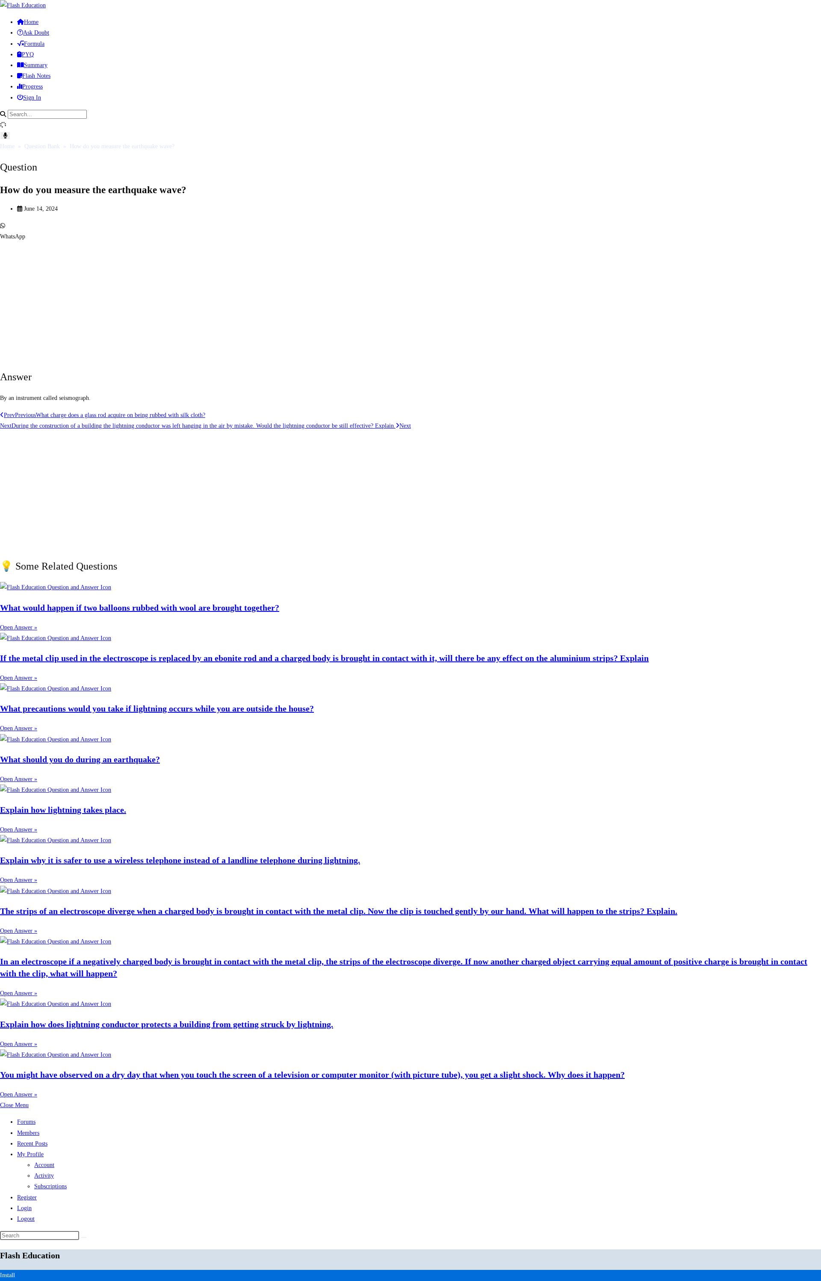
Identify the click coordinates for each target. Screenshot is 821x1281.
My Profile (30, 1154)
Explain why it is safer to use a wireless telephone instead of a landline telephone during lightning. (180, 860)
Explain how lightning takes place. (63, 809)
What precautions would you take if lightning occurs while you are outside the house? (157, 708)
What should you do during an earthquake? (80, 759)
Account (44, 1165)
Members (28, 1133)
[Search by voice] (5, 136)
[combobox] (47, 114)
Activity (44, 1175)
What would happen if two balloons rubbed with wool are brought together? (139, 607)
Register (27, 1197)
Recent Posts (32, 1143)
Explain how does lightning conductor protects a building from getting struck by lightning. (166, 1024)
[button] (410, 231)
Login (24, 1208)
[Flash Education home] (23, 5)
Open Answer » (18, 627)
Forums (26, 1122)
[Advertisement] (256, 301)
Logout (26, 1219)
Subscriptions (50, 1186)
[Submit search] (84, 1237)
